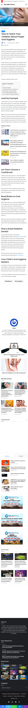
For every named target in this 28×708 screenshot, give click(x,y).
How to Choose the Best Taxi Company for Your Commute (18, 467)
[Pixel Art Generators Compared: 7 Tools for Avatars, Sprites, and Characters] (7, 556)
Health (7, 28)
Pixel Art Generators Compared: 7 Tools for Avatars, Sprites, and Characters (7, 564)
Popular (7, 456)
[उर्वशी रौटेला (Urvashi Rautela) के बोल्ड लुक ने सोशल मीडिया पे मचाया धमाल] (5, 482)
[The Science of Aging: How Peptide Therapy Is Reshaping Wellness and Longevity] (21, 403)
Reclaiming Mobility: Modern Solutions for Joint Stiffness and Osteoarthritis (20, 392)
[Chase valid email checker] (5, 475)
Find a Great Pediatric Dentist (10, 92)
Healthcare (9, 281)
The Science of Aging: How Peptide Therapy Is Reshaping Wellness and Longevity (20, 410)
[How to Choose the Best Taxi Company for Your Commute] (5, 469)
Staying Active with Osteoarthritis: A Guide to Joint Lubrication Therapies (7, 410)
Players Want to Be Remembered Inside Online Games (20, 580)
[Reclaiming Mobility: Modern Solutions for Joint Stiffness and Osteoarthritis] (21, 385)
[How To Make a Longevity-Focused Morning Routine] (5, 162)
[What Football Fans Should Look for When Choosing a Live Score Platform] (21, 556)
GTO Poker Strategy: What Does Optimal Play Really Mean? (6, 580)
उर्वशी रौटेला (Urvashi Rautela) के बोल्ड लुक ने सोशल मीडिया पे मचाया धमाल (18, 481)
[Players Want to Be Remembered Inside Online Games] (21, 573)
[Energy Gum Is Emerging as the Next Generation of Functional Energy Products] (5, 153)
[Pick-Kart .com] (9, 4)
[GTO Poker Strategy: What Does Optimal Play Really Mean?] (7, 573)
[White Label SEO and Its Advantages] (5, 488)
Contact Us (10, 696)
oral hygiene (20, 255)
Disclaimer (22, 696)
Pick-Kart (24, 693)
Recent (21, 456)
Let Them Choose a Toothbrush (10, 89)
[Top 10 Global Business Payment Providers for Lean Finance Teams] (23, 672)
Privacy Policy (17, 696)
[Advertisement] (14, 301)
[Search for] (26, 5)
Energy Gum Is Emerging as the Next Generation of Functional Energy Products (18, 153)
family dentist (20, 236)
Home (3, 28)
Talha (4, 42)
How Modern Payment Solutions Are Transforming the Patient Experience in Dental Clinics (7, 393)
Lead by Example (7, 87)
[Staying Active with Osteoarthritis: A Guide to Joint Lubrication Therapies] (7, 403)
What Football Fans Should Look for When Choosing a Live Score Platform (20, 564)
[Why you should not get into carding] (5, 462)
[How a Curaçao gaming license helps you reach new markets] (5, 667)
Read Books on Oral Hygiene (9, 90)
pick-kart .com (14, 698)
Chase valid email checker (17, 473)
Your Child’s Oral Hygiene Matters (10, 94)
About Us (5, 696)
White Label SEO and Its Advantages (16, 487)
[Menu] (2, 5)
